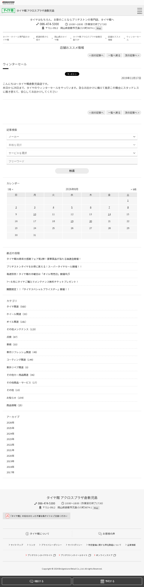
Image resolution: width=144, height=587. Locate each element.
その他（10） (14, 390)
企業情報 (131, 544)
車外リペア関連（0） (18, 367)
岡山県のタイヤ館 (60, 38)
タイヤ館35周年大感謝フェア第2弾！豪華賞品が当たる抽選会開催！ (44, 259)
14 (109, 214)
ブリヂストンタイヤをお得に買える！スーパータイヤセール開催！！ (44, 266)
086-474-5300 (49, 24)
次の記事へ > (132, 55)
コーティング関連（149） (21, 359)
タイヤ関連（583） (17, 306)
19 (72, 221)
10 (34, 214)
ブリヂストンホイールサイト (74, 555)
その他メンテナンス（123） (22, 329)
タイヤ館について (39, 533)
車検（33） (13, 344)
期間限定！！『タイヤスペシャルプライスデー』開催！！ (38, 289)
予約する (109, 581)
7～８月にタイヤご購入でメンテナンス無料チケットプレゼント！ (43, 281)
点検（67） (13, 337)
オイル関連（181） (17, 321)
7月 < (10, 189)
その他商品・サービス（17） (22, 382)
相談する (39, 581)
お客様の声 (109, 533)
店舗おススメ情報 (114, 38)
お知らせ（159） (16, 397)
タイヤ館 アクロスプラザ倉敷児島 (35, 10)
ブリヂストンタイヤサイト (40, 555)
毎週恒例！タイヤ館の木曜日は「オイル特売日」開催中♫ (38, 274)
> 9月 (133, 189)
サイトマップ (17, 544)
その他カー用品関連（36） (21, 375)
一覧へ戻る (114, 55)
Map (99, 28)
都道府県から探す (42, 38)
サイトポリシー (75, 544)
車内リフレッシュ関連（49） (22, 352)
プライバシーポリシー (51, 544)
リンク (32, 544)
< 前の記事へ (96, 55)
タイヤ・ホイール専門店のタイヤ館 (16, 38)
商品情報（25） (15, 405)
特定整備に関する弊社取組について (104, 544)
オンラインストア (104, 555)
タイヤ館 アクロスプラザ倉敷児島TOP (87, 38)
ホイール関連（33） (18, 314)
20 (90, 221)
